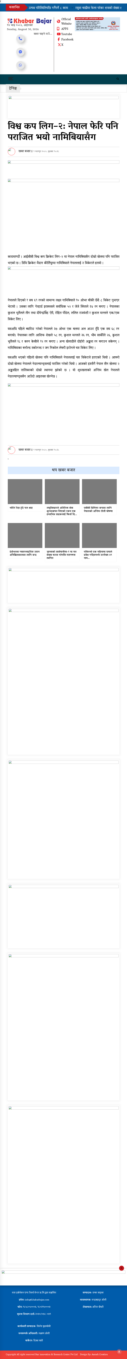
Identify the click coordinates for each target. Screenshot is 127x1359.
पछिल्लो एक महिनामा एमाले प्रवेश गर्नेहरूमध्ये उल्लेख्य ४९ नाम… (98, 555)
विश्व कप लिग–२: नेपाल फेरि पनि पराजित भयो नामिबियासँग (63, 132)
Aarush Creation (100, 1355)
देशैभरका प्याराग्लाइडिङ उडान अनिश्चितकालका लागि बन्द (25, 553)
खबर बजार (24, 151)
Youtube (66, 34)
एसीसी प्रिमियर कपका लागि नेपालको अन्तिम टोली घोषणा (98, 510)
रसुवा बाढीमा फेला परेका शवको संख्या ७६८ (91, 8)
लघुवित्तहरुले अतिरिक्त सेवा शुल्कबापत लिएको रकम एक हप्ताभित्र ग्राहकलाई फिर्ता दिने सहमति (61, 511)
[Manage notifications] (119, 1351)
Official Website (66, 22)
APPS (64, 29)
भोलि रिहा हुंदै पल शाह (21, 508)
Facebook (67, 40)
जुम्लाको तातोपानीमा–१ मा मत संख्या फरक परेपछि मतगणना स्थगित (61, 555)
